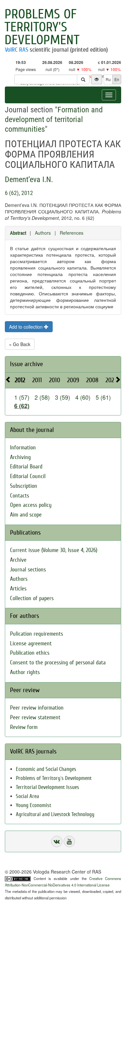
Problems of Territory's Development (42, 27)
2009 (73, 380)
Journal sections (28, 569)
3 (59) (62, 397)
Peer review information (37, 707)
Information (23, 447)
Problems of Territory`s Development (54, 778)
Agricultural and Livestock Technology (55, 814)
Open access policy (31, 505)
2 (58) (42, 397)
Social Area (27, 796)
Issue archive (26, 364)
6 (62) (21, 406)
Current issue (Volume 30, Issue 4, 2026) (53, 550)
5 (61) (103, 397)
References (71, 233)
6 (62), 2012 (19, 192)
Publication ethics (29, 653)
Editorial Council (28, 476)
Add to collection (26, 326)
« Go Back (19, 344)
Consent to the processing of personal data (58, 662)
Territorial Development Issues (47, 787)
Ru (108, 79)
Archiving (20, 457)
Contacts (19, 495)
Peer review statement (35, 717)
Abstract (18, 233)
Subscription (23, 486)
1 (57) (21, 397)
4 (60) (82, 397)
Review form (23, 727)
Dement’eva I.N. (29, 179)
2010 (54, 380)
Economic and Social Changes (46, 769)
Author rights (25, 672)
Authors (43, 233)
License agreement (31, 643)
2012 (20, 380)
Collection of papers (32, 598)
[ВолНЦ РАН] (56, 841)
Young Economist (33, 805)
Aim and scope (26, 514)
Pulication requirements (36, 633)
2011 (37, 380)
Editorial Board (26, 466)
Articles (18, 588)
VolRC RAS (16, 49)
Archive (18, 560)
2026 (111, 380)
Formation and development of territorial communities (54, 119)
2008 (92, 380)
